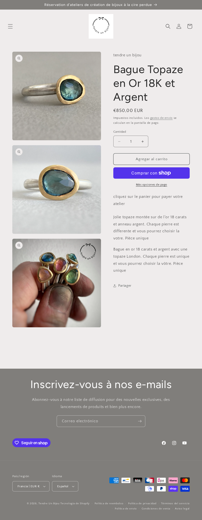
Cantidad (119, 131)
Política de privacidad (142, 503)
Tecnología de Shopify (75, 503)
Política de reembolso (109, 503)
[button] (10, 26)
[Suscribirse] (139, 421)
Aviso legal (182, 508)
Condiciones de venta (156, 508)
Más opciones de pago (151, 184)
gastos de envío (161, 118)
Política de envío (126, 508)
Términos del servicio (175, 503)
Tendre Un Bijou (49, 503)
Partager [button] (125, 286)
